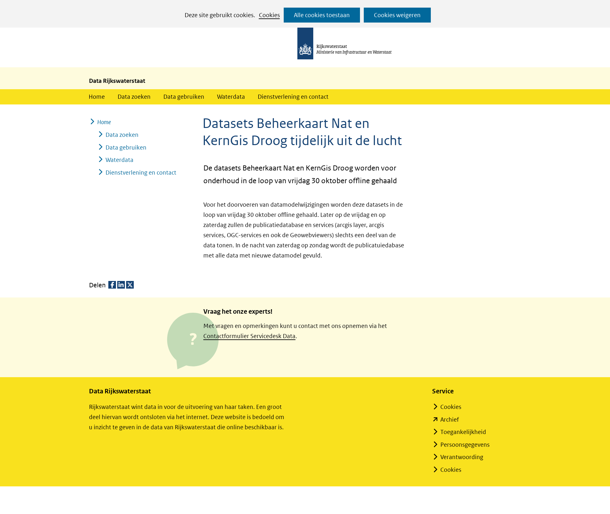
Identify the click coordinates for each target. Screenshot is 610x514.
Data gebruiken (183, 96)
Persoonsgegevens (465, 444)
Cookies (269, 15)
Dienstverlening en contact (293, 96)
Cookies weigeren (397, 15)
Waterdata (231, 96)
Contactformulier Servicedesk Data (249, 336)
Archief (449, 419)
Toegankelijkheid (463, 432)
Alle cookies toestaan (322, 15)
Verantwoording (461, 457)
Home (97, 96)
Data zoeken (134, 96)
